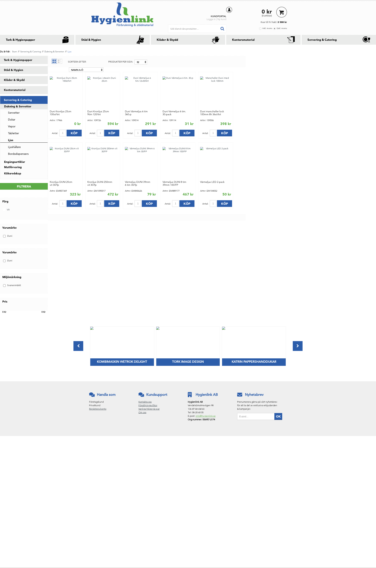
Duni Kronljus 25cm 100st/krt (60, 113)
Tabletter (13, 133)
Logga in (211, 19)
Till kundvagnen (281, 12)
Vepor (11, 126)
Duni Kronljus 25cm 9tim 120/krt (98, 113)
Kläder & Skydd (167, 40)
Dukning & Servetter (54, 51)
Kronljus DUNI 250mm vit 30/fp (99, 183)
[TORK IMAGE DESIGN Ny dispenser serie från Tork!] (157, 328)
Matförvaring (13, 167)
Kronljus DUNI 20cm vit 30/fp (61, 183)
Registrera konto (97, 408)
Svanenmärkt (14, 285)
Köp (74, 133)
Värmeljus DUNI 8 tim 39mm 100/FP (174, 183)
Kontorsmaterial (243, 40)
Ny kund (221, 19)
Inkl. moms (267, 28)
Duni (9, 235)
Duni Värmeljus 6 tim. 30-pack (174, 113)
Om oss (142, 412)
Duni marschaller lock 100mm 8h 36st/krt (212, 113)
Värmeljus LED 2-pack (212, 181)
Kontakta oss (145, 401)
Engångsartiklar (14, 162)
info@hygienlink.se (206, 415)
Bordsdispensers (18, 154)
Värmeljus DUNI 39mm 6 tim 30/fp (137, 183)
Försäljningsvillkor (147, 405)
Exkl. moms (282, 28)
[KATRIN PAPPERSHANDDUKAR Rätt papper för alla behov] (223, 328)
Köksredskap (12, 173)
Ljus (69, 51)
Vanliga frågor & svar (149, 408)
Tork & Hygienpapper (20, 40)
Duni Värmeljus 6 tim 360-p (136, 113)
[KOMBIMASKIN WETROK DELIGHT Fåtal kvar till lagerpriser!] (91, 328)
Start (14, 51)
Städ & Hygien (91, 40)
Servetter (14, 112)
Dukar (11, 119)
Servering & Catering (322, 40)
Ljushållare (14, 147)
